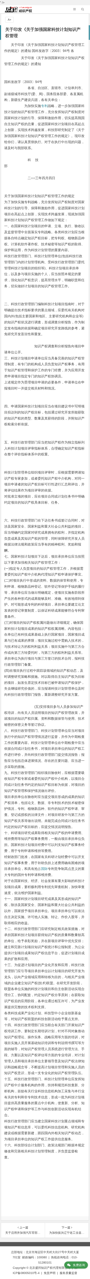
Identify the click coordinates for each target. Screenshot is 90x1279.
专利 (44, 106)
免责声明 (49, 1273)
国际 (44, 869)
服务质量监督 (68, 1273)
